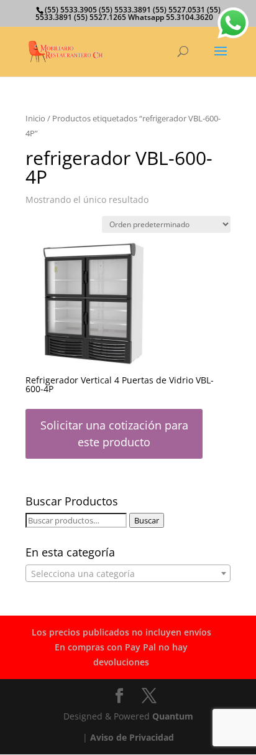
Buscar (146, 520)
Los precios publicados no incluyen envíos (121, 632)
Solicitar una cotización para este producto (114, 433)
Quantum (172, 716)
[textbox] (128, 574)
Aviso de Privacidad (132, 737)
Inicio (35, 118)
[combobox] (128, 573)
